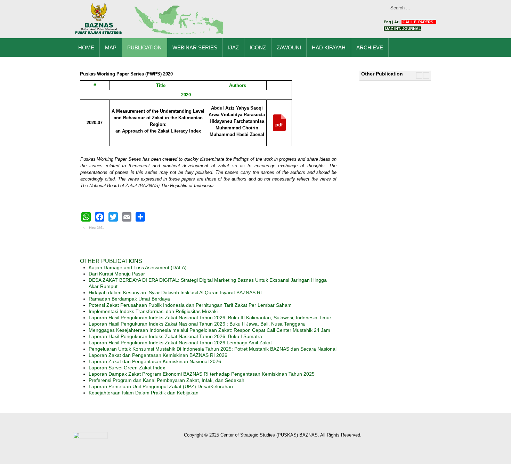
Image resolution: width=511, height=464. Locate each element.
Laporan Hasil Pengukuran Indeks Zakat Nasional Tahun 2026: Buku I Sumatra (175, 336)
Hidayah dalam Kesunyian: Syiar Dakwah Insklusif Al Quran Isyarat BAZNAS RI (175, 292)
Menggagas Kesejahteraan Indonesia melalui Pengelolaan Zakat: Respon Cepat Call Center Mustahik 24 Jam (209, 330)
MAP (110, 47)
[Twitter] (113, 217)
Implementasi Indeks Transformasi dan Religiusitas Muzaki (153, 311)
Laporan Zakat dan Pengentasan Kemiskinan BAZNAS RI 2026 (158, 355)
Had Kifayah (329, 47)
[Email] (127, 217)
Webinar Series (194, 47)
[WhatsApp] (86, 217)
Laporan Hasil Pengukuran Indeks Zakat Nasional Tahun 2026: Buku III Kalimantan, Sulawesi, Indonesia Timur (210, 317)
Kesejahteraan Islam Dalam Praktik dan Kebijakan (143, 392)
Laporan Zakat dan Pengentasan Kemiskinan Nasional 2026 (155, 361)
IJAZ (233, 47)
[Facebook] (100, 217)
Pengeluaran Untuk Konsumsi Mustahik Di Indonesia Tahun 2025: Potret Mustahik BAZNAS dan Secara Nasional (212, 349)
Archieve (369, 47)
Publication (144, 47)
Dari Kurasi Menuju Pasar (117, 274)
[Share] (140, 217)
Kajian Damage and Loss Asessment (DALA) (138, 267)
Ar (396, 22)
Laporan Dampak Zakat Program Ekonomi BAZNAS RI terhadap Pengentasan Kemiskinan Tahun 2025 (202, 374)
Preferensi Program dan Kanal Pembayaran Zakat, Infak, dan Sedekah (166, 380)
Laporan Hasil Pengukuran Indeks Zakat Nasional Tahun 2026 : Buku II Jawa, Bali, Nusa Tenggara (197, 324)
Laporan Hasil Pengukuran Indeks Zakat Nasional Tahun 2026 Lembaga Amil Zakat (180, 342)
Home (86, 47)
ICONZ (258, 47)
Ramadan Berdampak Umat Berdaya (129, 299)
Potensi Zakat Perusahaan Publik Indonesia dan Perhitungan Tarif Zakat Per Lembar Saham (190, 305)
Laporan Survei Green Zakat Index (127, 367)
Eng (387, 22)
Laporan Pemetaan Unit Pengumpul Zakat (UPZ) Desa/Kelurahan (161, 386)
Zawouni (289, 47)
